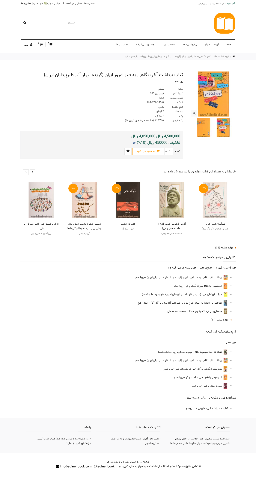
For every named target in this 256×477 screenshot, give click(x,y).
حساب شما (89, 3)
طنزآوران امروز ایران (215, 224)
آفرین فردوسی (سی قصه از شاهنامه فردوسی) (171, 226)
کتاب (225, 408)
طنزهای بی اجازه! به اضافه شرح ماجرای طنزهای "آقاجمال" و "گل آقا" (187, 303)
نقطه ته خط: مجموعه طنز (209, 352)
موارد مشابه (227, 247)
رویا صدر (179, 81)
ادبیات (217, 408)
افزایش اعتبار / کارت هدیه (46, 3)
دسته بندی (169, 44)
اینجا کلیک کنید (46, 438)
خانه (229, 44)
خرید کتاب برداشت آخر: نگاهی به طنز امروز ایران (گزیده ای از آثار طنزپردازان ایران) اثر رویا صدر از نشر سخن (177, 56)
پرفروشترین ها (190, 44)
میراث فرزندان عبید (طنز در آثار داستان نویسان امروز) (194, 294)
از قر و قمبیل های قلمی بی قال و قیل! (41, 226)
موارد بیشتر (222, 319)
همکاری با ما (122, 44)
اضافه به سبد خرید (146, 151)
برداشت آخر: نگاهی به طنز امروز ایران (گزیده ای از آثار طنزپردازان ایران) (185, 277)
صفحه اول (143, 462)
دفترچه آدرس (151, 443)
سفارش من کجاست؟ (72, 3)
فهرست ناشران (212, 44)
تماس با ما (26, 3)
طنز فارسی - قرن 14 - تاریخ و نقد (218, 268)
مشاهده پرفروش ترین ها (139, 120)
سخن (161, 89)
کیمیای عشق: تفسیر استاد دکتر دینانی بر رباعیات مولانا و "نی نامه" (84, 226)
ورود (26, 45)
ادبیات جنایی (128, 224)
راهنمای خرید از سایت (77, 443)
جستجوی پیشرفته (145, 44)
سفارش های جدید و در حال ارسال (193, 438)
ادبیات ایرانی (204, 408)
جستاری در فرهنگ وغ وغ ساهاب (205, 311)
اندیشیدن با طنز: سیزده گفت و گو (204, 286)
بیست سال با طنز (213, 386)
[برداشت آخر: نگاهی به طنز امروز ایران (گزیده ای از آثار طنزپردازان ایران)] (194, 113)
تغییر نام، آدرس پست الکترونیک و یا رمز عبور (135, 438)
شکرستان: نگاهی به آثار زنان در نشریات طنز (199, 369)
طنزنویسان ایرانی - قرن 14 (182, 268)
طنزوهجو (190, 408)
